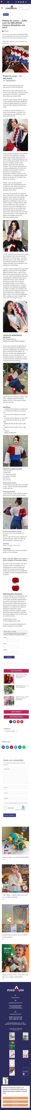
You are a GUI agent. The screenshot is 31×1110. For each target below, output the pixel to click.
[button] (8, 2)
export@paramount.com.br (15, 1014)
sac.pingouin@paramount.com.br (15, 1002)
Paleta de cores (23, 41)
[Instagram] (16, 2)
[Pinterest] (23, 2)
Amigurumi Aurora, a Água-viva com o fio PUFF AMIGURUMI (22, 698)
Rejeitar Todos (15, 1101)
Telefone (5, 649)
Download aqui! (15, 1030)
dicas (7, 41)
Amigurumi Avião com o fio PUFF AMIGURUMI (15, 857)
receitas (4, 43)
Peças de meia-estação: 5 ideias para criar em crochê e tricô (22, 676)
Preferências (15, 1098)
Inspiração (11, 41)
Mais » (3, 859)
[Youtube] (21, 2)
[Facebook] (19, 2)
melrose (17, 41)
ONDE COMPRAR (16, 711)
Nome (5, 643)
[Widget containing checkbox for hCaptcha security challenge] (14, 808)
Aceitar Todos (15, 1105)
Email (5, 637)
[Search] (28, 7)
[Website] (15, 798)
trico (8, 43)
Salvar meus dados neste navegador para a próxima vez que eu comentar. (16, 803)
